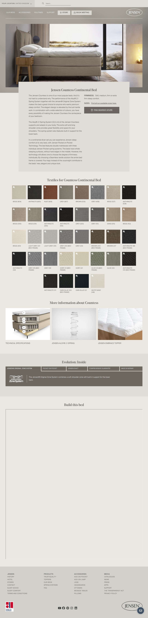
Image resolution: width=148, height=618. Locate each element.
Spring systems (51, 585)
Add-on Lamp (80, 579)
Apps (106, 585)
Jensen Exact (73, 368)
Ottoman (78, 588)
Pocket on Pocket (50, 368)
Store (65, 13)
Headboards (79, 585)
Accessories (25, 13)
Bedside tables (80, 591)
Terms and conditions (17, 593)
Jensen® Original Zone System (19, 368)
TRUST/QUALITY (50, 577)
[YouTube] (59, 608)
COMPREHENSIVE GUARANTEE (99, 368)
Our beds (10, 13)
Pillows (77, 593)
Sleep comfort (14, 591)
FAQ (45, 588)
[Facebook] (63, 608)
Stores (10, 582)
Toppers (47, 579)
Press (106, 582)
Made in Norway (127, 368)
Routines (38, 13)
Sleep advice (13, 588)
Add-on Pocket (81, 577)
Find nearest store (103, 110)
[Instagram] (71, 608)
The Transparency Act (114, 591)
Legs (76, 582)
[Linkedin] (76, 608)
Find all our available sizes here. (104, 103)
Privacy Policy (110, 593)
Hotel (10, 579)
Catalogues (109, 577)
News (106, 579)
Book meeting (82, 13)
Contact (11, 585)
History (10, 577)
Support (51, 13)
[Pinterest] (67, 608)
